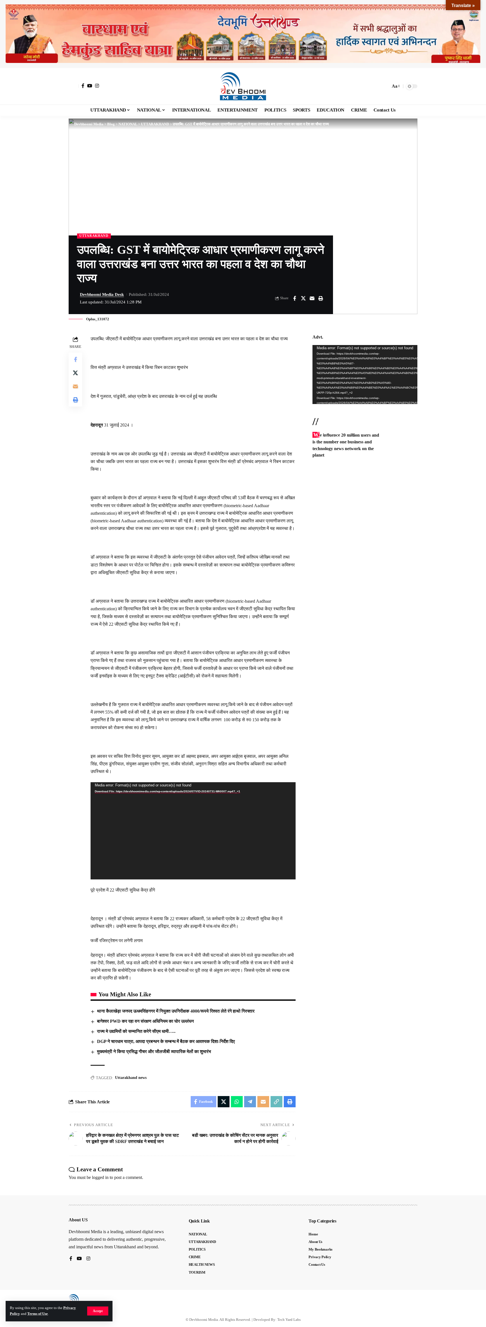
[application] (193, 830)
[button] (97, 1310)
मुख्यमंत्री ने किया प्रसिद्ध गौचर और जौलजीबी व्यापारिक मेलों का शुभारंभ (154, 1051)
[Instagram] (97, 85)
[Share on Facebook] (294, 298)
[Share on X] (303, 298)
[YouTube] (90, 85)
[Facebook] (83, 85)
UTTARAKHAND (94, 235)
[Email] (312, 298)
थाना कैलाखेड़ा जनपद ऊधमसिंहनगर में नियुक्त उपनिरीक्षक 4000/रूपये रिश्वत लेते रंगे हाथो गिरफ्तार (176, 1011)
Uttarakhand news (131, 1078)
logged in (100, 1177)
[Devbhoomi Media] (243, 86)
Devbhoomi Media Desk (102, 294)
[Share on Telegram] (250, 1101)
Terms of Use (37, 1314)
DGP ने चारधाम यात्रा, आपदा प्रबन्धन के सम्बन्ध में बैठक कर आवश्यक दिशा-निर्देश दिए (166, 1041)
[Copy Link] (276, 1101)
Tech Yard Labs (289, 1319)
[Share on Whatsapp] (237, 1101)
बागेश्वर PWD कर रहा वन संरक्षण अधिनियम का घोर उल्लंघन (145, 1021)
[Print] (321, 298)
